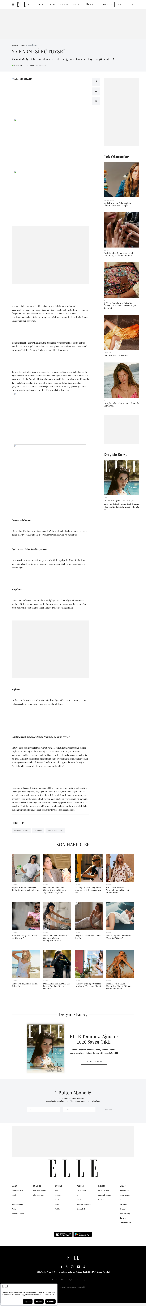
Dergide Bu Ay (125, 1222)
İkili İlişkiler (102, 1200)
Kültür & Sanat (125, 1195)
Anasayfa (15, 45)
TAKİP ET (120, 4)
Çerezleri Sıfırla (89, 1280)
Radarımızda (124, 1190)
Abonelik (54, 1280)
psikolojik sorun (21, 830)
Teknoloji (123, 1204)
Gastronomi (124, 1200)
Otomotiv (123, 1209)
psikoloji (38, 830)
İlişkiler (23, 45)
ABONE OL (107, 4)
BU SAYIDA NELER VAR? (94, 1062)
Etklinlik (37, 1186)
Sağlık (57, 1204)
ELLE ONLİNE (30, 65)
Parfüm (57, 1209)
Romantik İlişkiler (104, 1195)
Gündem (80, 1200)
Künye (63, 1280)
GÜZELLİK (52, 4)
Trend (14, 1195)
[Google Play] (82, 1234)
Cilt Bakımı (59, 1200)
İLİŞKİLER (89, 4)
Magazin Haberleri (84, 1204)
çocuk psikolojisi (55, 830)
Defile (14, 1209)
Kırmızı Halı (81, 1209)
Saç (56, 1190)
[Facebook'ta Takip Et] (61, 1266)
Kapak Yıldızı (81, 1190)
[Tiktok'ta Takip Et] (84, 1266)
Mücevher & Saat (18, 1213)
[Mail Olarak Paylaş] (96, 101)
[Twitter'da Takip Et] (67, 1266)
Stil (13, 1200)
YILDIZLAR (80, 1186)
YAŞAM (123, 1186)
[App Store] (63, 1234)
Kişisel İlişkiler (32, 45)
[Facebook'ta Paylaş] (96, 82)
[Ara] (132, 4)
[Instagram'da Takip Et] (72, 1266)
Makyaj (58, 1195)
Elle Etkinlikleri (38, 1195)
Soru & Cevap (125, 1213)
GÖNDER (108, 1110)
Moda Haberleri (17, 1190)
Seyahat (123, 1218)
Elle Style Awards (39, 1190)
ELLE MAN (64, 4)
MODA (40, 4)
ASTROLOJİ (77, 4)
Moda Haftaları (17, 1204)
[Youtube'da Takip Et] (78, 1266)
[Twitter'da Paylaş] (96, 91)
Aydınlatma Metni (74, 1280)
